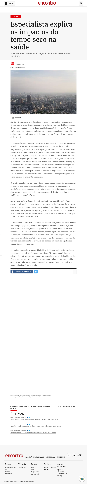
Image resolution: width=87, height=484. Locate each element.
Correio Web (35, 474)
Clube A (46, 469)
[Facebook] (69, 455)
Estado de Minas (10, 467)
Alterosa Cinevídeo (60, 470)
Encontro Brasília (50, 467)
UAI (32, 467)
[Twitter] (74, 455)
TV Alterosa (22, 467)
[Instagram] (79, 455)
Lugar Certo (35, 472)
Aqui (6, 469)
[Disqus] (43, 306)
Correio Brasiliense (8, 473)
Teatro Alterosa (62, 473)
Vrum (33, 469)
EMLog (59, 476)
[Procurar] (81, 3)
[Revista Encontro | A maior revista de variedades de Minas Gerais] (47, 3)
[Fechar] (80, 477)
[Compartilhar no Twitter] (36, 271)
